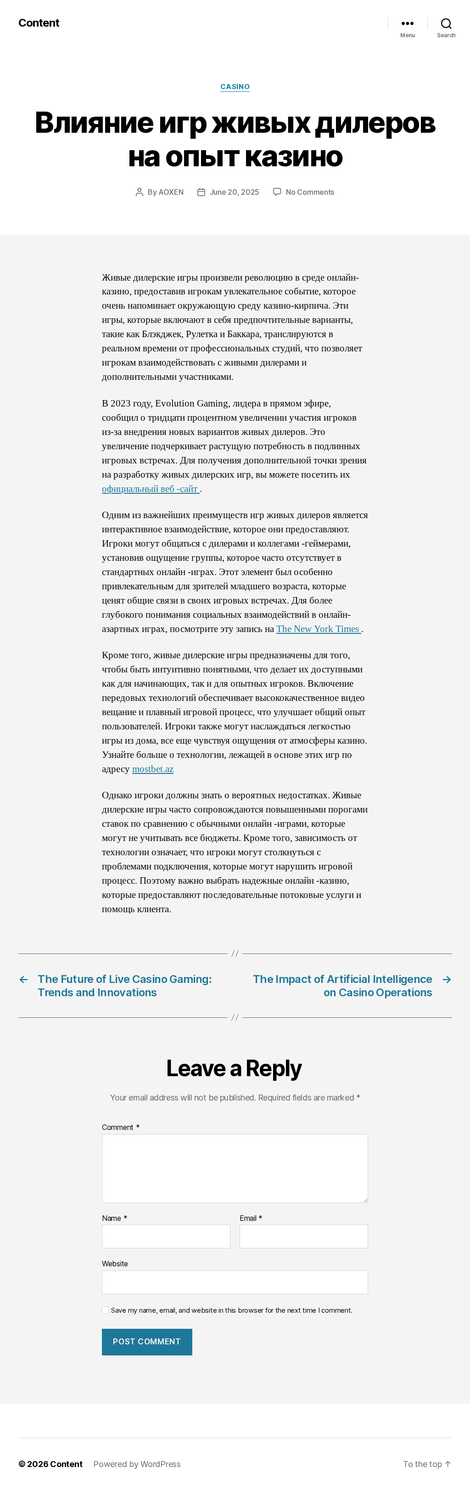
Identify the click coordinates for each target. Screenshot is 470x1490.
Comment (121, 1127)
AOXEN (171, 192)
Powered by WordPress (137, 1464)
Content (38, 22)
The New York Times (318, 629)
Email (251, 1218)
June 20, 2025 (235, 192)
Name (114, 1218)
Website (115, 1263)
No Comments (310, 192)
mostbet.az (152, 769)
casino (235, 87)
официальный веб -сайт (151, 489)
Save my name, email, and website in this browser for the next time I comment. (231, 1310)
